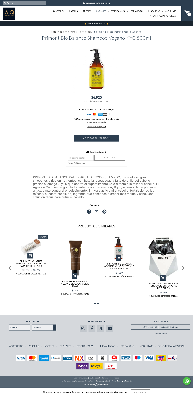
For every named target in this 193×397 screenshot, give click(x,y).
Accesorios (59, 11)
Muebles (87, 11)
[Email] (109, 328)
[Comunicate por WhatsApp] (187, 381)
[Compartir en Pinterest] (104, 212)
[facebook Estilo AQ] (92, 328)
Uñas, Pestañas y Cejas (164, 16)
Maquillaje (170, 11)
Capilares (101, 11)
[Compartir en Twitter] (97, 212)
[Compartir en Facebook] (89, 212)
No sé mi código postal (76, 163)
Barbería (73, 11)
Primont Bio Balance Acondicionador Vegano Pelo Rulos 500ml (119, 266)
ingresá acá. (105, 381)
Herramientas (136, 11)
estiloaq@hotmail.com (169, 327)
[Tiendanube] (96, 385)
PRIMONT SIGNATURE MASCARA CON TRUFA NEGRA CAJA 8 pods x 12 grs (31, 263)
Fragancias (154, 11)
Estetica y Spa (118, 11)
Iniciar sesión (104, 3)
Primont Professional (80, 32)
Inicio (53, 32)
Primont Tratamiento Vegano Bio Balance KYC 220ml (75, 283)
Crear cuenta (92, 3)
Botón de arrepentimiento (122, 381)
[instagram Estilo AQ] (83, 328)
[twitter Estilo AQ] (100, 328)
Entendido (140, 392)
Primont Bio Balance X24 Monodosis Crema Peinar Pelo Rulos (163, 285)
